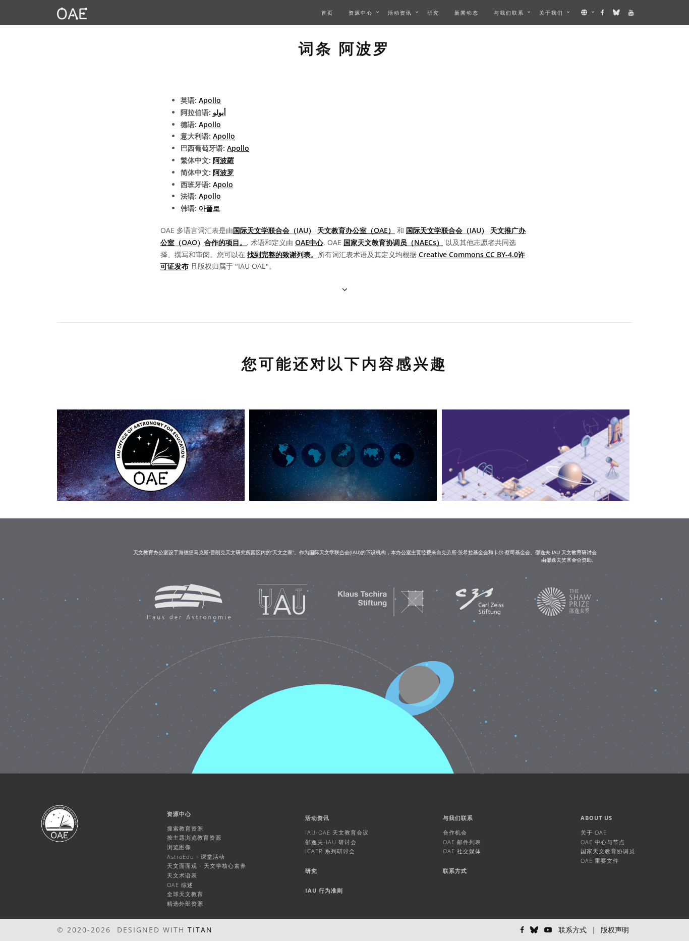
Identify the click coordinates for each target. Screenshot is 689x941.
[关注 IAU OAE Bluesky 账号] (616, 12)
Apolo (223, 184)
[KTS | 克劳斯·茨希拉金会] (368, 601)
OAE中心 (309, 242)
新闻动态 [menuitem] (466, 12)
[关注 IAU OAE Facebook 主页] (603, 12)
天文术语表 (182, 875)
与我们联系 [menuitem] (509, 12)
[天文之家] (176, 601)
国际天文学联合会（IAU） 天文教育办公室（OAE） (314, 230)
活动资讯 (317, 817)
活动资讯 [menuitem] (400, 12)
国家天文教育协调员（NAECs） (393, 242)
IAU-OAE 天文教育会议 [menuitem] (337, 832)
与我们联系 (458, 817)
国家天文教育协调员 (608, 851)
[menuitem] (360, 12)
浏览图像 (179, 847)
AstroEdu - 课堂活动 (196, 856)
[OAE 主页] (72, 12)
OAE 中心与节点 (603, 842)
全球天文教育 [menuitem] (185, 894)
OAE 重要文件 (600, 860)
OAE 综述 (180, 885)
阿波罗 (223, 172)
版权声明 (615, 929)
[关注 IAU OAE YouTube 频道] (631, 12)
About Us (596, 817)
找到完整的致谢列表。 (282, 254)
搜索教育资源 (185, 828)
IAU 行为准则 (324, 890)
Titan (200, 929)
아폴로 (209, 208)
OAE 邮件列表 (462, 842)
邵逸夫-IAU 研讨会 (331, 842)
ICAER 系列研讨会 (330, 851)
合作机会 (455, 832)
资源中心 (361, 12)
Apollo (210, 100)
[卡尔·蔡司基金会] (467, 601)
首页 (327, 12)
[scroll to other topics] (345, 289)
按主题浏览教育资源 (194, 837)
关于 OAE (594, 832)
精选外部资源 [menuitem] (185, 903)
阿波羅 (223, 160)
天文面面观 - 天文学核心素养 (206, 865)
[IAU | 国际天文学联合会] (269, 601)
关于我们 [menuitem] (551, 12)
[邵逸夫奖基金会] (551, 601)
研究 (433, 12)
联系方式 (455, 870)
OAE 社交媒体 (462, 851)
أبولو (219, 112)
